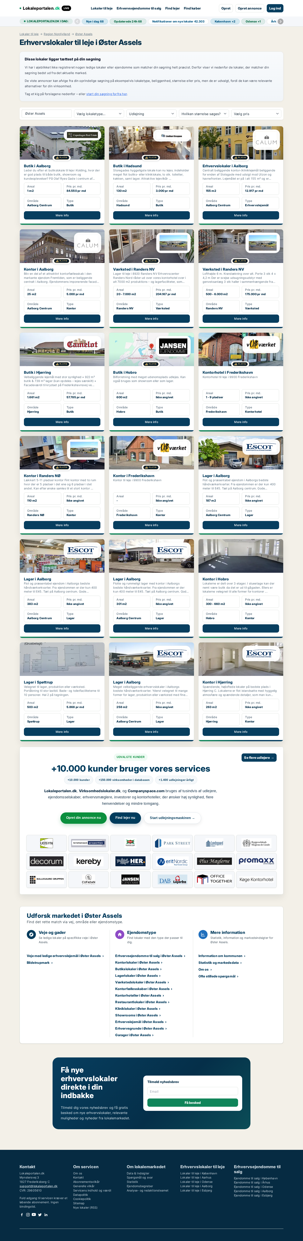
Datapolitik (80, 1194)
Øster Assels (83, 34)
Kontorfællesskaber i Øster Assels (142, 989)
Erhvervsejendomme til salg (139, 8)
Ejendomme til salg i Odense (253, 1186)
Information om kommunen (220, 956)
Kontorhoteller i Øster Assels (138, 995)
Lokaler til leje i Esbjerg (196, 1190)
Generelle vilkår (83, 1186)
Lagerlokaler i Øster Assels (136, 975)
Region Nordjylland (57, 34)
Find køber (192, 8)
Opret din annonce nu (83, 817)
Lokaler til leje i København (198, 1173)
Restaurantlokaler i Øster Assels (141, 1002)
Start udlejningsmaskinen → (172, 818)
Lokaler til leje (102, 8)
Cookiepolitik (82, 1199)
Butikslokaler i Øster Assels (137, 969)
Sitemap (79, 1203)
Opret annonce (250, 8)
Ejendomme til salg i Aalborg (253, 1191)
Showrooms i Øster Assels (136, 1015)
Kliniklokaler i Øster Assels (136, 1008)
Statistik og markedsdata (218, 963)
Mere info (62, 215)
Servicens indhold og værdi (92, 1190)
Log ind (275, 8)
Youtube (34, 1214)
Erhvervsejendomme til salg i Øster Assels (148, 956)
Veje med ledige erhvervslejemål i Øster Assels (64, 956)
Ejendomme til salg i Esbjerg (253, 1195)
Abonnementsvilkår (86, 1181)
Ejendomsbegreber (140, 1186)
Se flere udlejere (259, 757)
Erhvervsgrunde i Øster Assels (139, 1028)
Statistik (132, 1181)
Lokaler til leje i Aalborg (196, 1186)
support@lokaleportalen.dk (39, 1186)
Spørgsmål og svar (140, 1177)
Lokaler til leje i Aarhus (195, 1177)
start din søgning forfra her (106, 94)
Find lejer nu (125, 817)
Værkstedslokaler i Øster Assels (140, 982)
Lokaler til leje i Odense (196, 1181)
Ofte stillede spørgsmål (217, 976)
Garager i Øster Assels (133, 1035)
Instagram (28, 1214)
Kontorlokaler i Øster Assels (137, 962)
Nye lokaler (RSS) (85, 1207)
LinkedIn (45, 1214)
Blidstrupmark (38, 963)
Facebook (22, 1214)
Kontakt (78, 1177)
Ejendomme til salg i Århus (252, 1182)
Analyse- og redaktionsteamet (148, 1190)
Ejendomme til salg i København (256, 1178)
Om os (203, 969)
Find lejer (172, 8)
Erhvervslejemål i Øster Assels (139, 1022)
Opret (225, 8)
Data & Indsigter (138, 1173)
